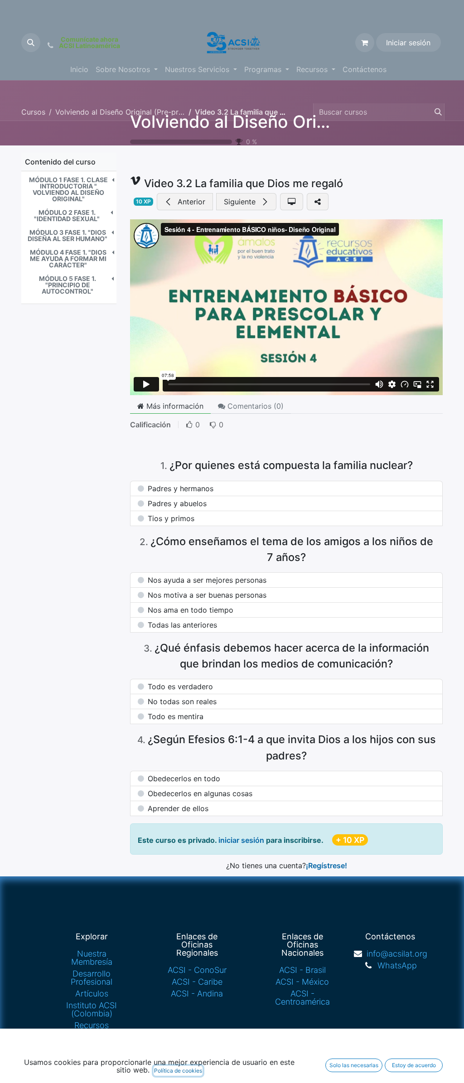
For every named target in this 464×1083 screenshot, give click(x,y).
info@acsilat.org (397, 953)
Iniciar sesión (408, 42)
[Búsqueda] (435, 112)
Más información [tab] (173, 406)
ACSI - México (302, 981)
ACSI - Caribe (197, 981)
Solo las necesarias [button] (353, 1065)
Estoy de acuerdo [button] (414, 1065)
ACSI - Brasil (302, 970)
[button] (30, 42)
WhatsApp (397, 965)
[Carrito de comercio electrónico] (364, 42)
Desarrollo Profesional (91, 977)
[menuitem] (79, 69)
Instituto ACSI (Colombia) (91, 1009)
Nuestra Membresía (91, 958)
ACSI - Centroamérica (302, 997)
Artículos (91, 993)
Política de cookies (178, 1070)
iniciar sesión (242, 840)
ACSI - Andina (197, 993)
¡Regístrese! (326, 865)
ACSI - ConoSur (197, 970)
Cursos (33, 111)
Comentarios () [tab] (254, 406)
